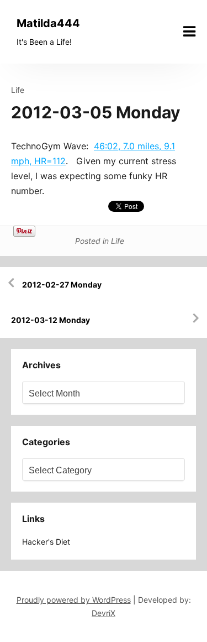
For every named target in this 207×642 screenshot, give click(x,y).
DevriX (103, 613)
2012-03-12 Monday (50, 320)
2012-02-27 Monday (62, 284)
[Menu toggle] (189, 31)
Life (17, 90)
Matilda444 (48, 23)
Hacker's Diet (46, 541)
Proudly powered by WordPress (74, 599)
